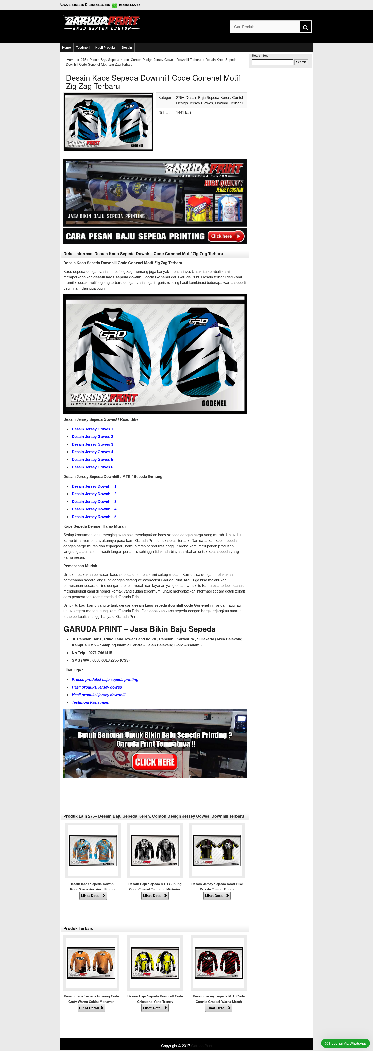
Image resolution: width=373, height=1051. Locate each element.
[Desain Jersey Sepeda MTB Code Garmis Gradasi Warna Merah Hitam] (219, 962)
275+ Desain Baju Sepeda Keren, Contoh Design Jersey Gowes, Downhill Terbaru (141, 60)
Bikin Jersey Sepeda (186, 1040)
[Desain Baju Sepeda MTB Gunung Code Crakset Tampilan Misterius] (155, 850)
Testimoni (83, 47)
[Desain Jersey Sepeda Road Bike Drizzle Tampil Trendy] (217, 850)
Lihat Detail (91, 896)
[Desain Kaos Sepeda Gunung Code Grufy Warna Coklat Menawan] (91, 962)
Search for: (260, 56)
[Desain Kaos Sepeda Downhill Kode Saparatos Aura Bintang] (93, 850)
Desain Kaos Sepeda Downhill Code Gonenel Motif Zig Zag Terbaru (153, 81)
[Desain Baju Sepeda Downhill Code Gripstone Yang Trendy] (155, 962)
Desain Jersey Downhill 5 (94, 516)
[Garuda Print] (101, 22)
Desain (127, 47)
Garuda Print (201, 1046)
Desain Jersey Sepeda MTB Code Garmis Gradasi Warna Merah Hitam (219, 1001)
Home (66, 47)
